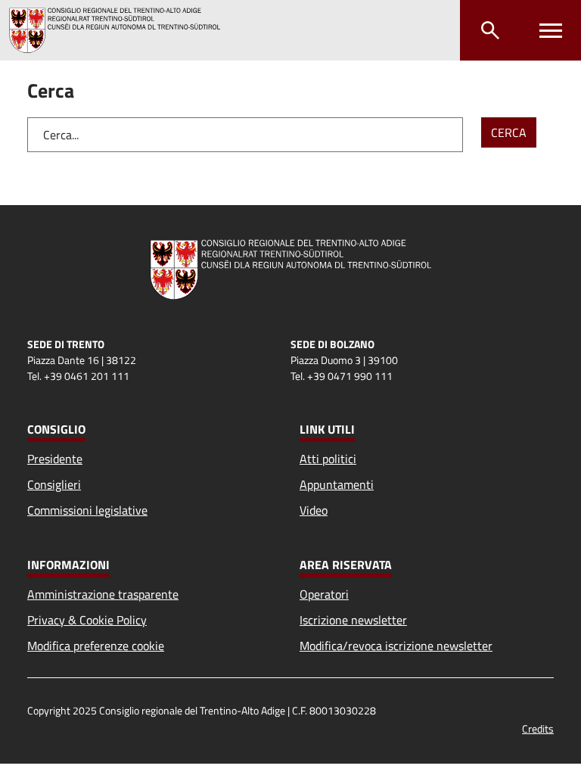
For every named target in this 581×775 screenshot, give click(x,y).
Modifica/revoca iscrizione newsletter (396, 645)
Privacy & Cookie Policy (87, 620)
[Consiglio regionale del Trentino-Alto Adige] (120, 30)
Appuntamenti (337, 484)
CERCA (509, 132)
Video (314, 510)
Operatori (324, 594)
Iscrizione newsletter (353, 620)
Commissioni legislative (87, 510)
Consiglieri (54, 484)
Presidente (54, 459)
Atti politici (328, 459)
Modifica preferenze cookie (95, 645)
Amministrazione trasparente (103, 594)
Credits (538, 728)
